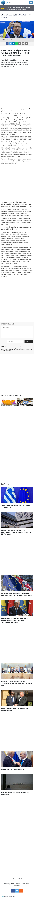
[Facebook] (7, 43)
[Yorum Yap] (26, 43)
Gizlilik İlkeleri (25, 883)
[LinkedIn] (13, 43)
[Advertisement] (17, 89)
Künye (12, 883)
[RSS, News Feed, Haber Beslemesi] (21, 891)
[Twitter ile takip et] (17, 891)
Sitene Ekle (17, 885)
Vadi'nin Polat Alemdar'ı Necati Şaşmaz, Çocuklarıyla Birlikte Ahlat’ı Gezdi (18, 8)
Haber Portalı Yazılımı (9, 896)
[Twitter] (10, 43)
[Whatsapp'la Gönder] (16, 43)
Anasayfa (6, 883)
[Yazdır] (23, 43)
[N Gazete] (7, 2)
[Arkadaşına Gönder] (19, 43)
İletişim (18, 883)
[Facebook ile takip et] (13, 891)
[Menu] (30, 2)
